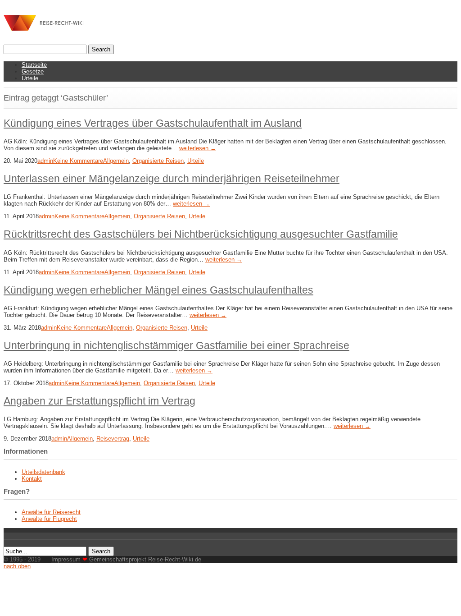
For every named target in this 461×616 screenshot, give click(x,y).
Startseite (34, 64)
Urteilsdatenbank (43, 472)
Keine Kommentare (78, 160)
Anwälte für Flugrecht (49, 518)
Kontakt (32, 478)
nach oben (17, 566)
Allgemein (116, 160)
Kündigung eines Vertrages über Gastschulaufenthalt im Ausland (153, 123)
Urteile (30, 78)
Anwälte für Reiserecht (51, 512)
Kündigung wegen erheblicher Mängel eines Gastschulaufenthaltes (158, 290)
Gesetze (33, 71)
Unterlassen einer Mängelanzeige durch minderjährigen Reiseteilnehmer (171, 178)
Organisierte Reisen (158, 160)
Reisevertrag (112, 438)
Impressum (66, 559)
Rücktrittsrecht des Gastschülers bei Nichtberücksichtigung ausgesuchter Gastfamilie (201, 234)
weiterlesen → (197, 148)
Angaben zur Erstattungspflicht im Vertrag (99, 401)
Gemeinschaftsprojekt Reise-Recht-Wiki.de (145, 559)
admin (45, 160)
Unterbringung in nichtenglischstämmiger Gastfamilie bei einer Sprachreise (176, 345)
